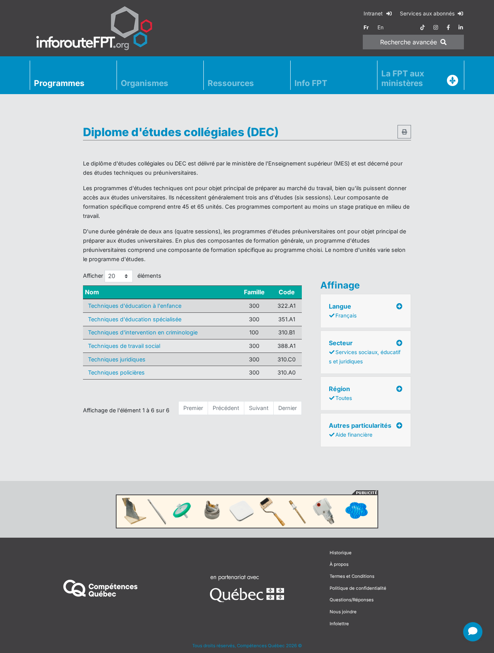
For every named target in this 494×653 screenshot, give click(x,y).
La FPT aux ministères (402, 78)
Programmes (59, 83)
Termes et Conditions (352, 576)
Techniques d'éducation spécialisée (134, 319)
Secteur (365, 351)
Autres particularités (360, 430)
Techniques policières (116, 372)
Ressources (231, 83)
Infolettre (339, 623)
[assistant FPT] (472, 631)
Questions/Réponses (352, 599)
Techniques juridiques (116, 359)
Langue (343, 310)
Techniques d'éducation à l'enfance (134, 305)
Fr (366, 27)
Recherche (408, 42)
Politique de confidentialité (358, 588)
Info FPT (310, 83)
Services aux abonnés (428, 13)
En (380, 27)
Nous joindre (343, 611)
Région (340, 393)
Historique (341, 552)
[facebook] (448, 27)
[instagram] (436, 27)
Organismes (144, 83)
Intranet (374, 13)
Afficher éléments (122, 275)
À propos (339, 564)
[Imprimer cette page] (404, 131)
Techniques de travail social (124, 346)
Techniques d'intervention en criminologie (143, 332)
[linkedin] (461, 27)
